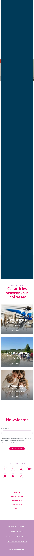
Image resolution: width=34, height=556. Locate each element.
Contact (17, 508)
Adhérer (17, 492)
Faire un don (17, 500)
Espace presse (17, 504)
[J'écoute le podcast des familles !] (13, 475)
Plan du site (17, 531)
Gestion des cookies (17, 541)
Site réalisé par (13, 549)
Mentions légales (17, 526)
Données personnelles (17, 536)
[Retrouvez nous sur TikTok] (21, 475)
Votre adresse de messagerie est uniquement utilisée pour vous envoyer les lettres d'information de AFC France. (16, 441)
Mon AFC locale (17, 496)
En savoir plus (17, 330)
